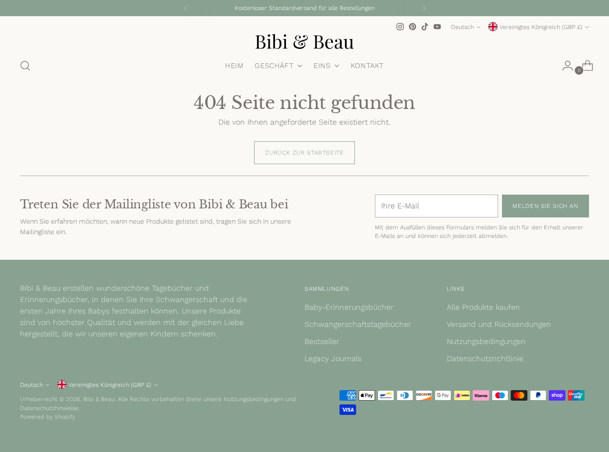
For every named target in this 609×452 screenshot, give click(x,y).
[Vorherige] (185, 8)
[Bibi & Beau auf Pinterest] (412, 26)
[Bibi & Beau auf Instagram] (400, 26)
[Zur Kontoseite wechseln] (563, 65)
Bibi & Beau (99, 399)
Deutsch (462, 26)
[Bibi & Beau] (304, 41)
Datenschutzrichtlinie (485, 358)
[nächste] (423, 8)
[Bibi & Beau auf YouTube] (437, 26)
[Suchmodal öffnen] (25, 65)
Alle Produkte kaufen (483, 307)
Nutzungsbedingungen (486, 341)
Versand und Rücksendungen (499, 324)
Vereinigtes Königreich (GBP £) (541, 26)
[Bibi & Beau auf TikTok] (425, 26)
